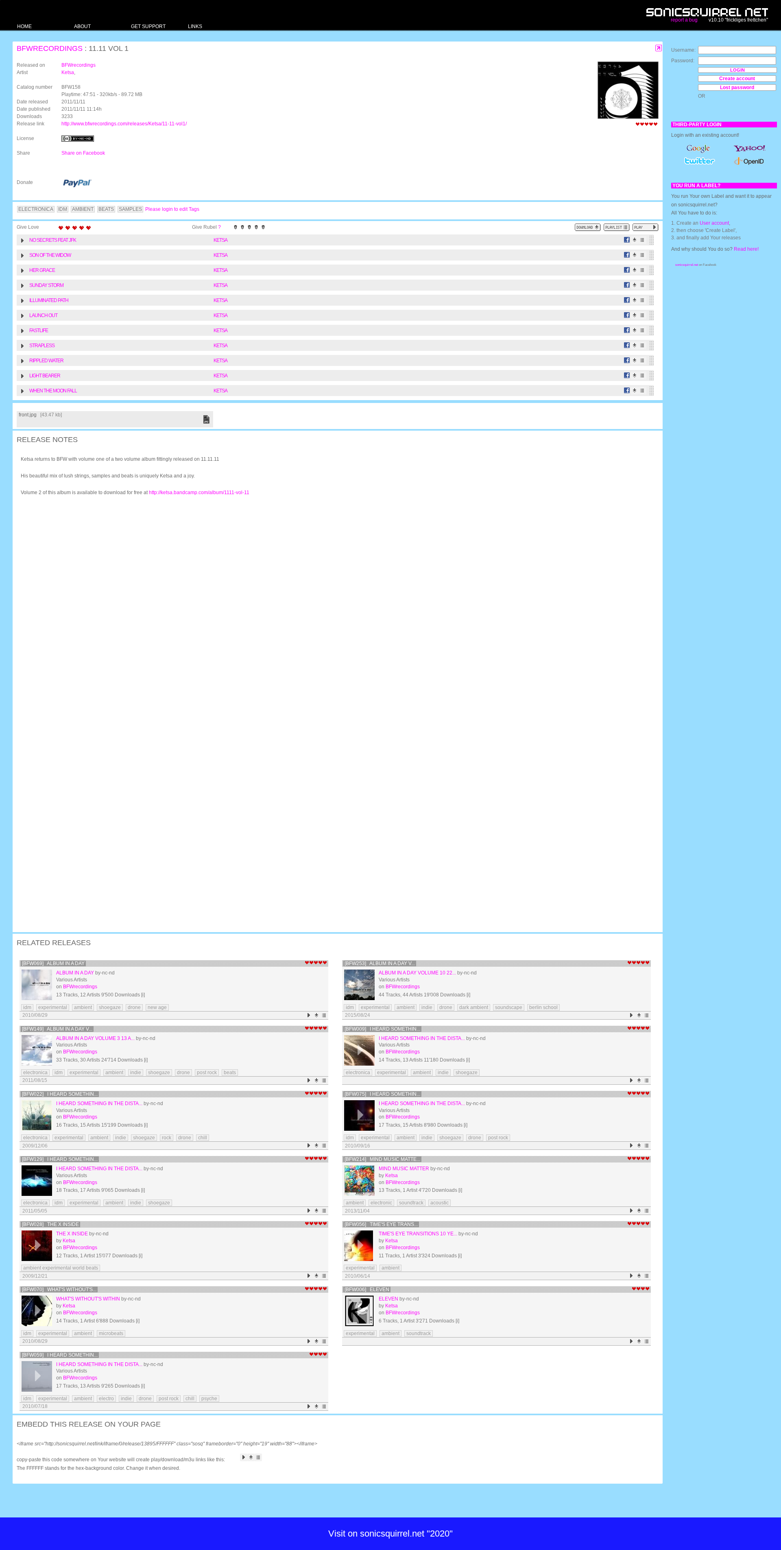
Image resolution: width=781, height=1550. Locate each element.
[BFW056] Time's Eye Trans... (381, 1224)
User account (714, 223)
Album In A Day (75, 973)
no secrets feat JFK (52, 240)
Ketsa (67, 72)
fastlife (38, 330)
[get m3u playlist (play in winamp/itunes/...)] (617, 227)
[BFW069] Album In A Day (53, 963)
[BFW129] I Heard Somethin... (60, 1159)
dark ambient (473, 1007)
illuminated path (48, 300)
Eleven (388, 1299)
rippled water (46, 360)
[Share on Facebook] (627, 240)
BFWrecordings (50, 48)
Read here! (746, 249)
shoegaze (110, 1007)
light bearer (44, 376)
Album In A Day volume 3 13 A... (95, 1038)
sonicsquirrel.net (686, 265)
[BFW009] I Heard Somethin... (382, 1029)
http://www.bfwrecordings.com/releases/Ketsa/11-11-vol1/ (124, 124)
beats (230, 1072)
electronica (35, 1072)
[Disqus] (333, 608)
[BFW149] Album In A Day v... (57, 1029)
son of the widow (50, 255)
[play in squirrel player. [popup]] (646, 227)
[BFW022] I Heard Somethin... (60, 1094)
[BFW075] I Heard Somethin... (382, 1094)
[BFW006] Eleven (367, 1289)
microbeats (111, 1333)
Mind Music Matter (404, 1168)
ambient (83, 1007)
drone (134, 1007)
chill (202, 1138)
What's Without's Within (88, 1299)
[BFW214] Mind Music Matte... (382, 1159)
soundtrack (411, 1203)
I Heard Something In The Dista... (422, 1038)
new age (157, 1007)
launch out (43, 315)
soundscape (508, 1007)
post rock (207, 1072)
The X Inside (72, 1234)
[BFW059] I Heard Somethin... (60, 1355)
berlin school (543, 1007)
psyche (209, 1398)
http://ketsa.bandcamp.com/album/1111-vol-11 (199, 492)
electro (106, 1398)
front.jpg (28, 415)
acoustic (439, 1203)
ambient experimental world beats (60, 1268)
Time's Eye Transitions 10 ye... (418, 1234)
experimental (52, 1007)
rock (166, 1138)
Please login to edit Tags (172, 209)
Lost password (737, 87)
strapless (42, 345)
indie (426, 1007)
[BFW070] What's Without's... (59, 1289)
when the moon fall (53, 391)
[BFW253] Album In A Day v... (380, 963)
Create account (737, 78)
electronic (381, 1203)
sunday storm (46, 285)
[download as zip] (588, 227)
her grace (42, 270)
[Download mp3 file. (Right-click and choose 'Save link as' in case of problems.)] (635, 240)
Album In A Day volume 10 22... (417, 973)
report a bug (684, 20)
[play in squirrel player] (37, 985)
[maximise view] (659, 48)
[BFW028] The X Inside (50, 1224)
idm (27, 1007)
